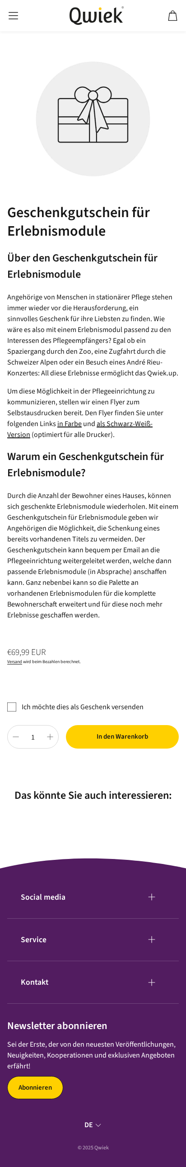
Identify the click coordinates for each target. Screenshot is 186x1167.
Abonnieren (35, 1087)
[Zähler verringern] (16, 737)
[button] (13, 15)
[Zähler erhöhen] (50, 737)
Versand (14, 662)
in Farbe (69, 424)
